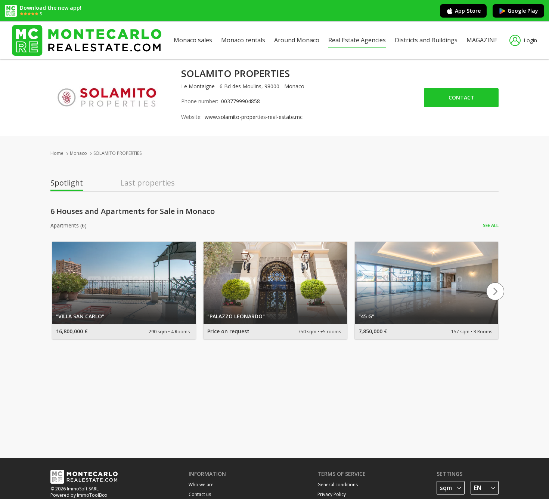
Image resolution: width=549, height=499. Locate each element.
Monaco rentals (243, 40)
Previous (54, 291)
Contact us (200, 494)
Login (530, 40)
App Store (468, 10)
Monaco (78, 153)
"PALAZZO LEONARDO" (236, 316)
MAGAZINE (481, 40)
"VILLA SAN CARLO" (80, 316)
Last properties (147, 183)
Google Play (523, 10)
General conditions (337, 484)
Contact (461, 97)
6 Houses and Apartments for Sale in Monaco (132, 211)
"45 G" (366, 316)
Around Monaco (296, 40)
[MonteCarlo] (86, 40)
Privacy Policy (331, 494)
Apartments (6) (68, 225)
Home (56, 153)
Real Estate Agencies (357, 40)
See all (491, 225)
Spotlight (66, 183)
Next (495, 291)
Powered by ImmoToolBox (78, 495)
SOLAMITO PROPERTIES (117, 153)
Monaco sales (193, 40)
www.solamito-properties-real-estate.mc (254, 116)
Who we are (201, 484)
